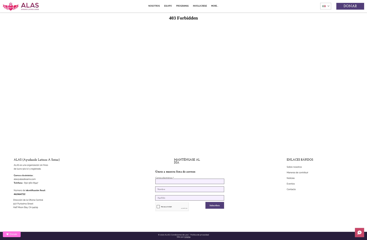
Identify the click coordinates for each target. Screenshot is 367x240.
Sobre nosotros (294, 167)
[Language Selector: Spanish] (325, 6)
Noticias (291, 178)
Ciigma (187, 237)
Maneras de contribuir (297, 172)
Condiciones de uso (179, 235)
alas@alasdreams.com (25, 179)
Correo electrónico (163, 178)
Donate (13, 234)
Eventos (291, 183)
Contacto (291, 189)
